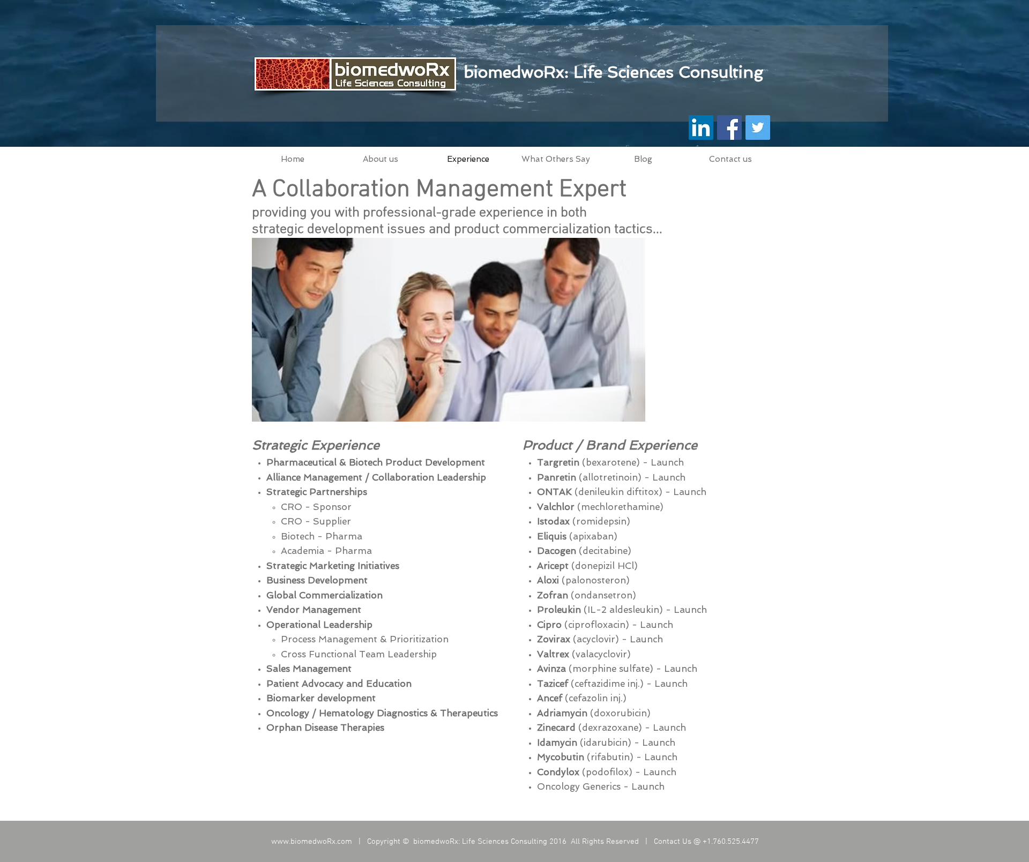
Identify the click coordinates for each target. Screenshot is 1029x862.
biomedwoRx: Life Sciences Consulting (613, 72)
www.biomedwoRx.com (311, 841)
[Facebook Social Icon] (729, 127)
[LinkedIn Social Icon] (701, 127)
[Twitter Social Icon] (757, 127)
